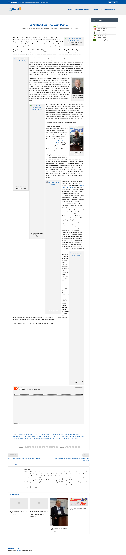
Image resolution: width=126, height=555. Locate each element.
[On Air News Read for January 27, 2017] (79, 502)
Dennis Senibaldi (58, 434)
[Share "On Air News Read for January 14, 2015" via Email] (53, 447)
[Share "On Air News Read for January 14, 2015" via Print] (57, 447)
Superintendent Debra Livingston (44, 438)
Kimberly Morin (75, 434)
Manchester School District (52, 436)
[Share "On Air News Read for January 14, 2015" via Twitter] (29, 447)
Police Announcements (61, 28)
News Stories (101, 26)
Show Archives (102, 28)
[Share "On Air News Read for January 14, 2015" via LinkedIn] (43, 447)
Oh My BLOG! (97, 9)
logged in (19, 550)
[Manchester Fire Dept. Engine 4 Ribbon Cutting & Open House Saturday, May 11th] (39, 503)
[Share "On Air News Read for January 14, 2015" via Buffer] (47, 447)
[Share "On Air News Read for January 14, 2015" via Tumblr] (36, 447)
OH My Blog (101, 30)
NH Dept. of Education (68, 436)
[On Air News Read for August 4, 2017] (59, 512)
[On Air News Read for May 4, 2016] (19, 503)
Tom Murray (59, 438)
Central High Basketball (45, 434)
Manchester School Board (36, 436)
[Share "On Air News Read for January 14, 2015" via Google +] (33, 447)
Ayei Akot (27, 434)
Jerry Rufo (67, 434)
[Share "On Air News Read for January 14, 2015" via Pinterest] (40, 447)
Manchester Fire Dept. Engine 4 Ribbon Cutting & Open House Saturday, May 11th (39, 512)
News (70, 9)
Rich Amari (20, 438)
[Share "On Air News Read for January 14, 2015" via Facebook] (26, 447)
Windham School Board (70, 438)
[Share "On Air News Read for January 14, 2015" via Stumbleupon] (50, 447)
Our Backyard (109, 9)
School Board (101, 37)
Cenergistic (34, 434)
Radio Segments (102, 33)
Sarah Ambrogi (29, 438)
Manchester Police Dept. (20, 436)
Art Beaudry (19, 434)
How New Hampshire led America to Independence (33, 2)
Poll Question (101, 35)
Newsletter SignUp (82, 9)
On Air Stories (49, 28)
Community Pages (103, 40)
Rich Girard (29, 28)
